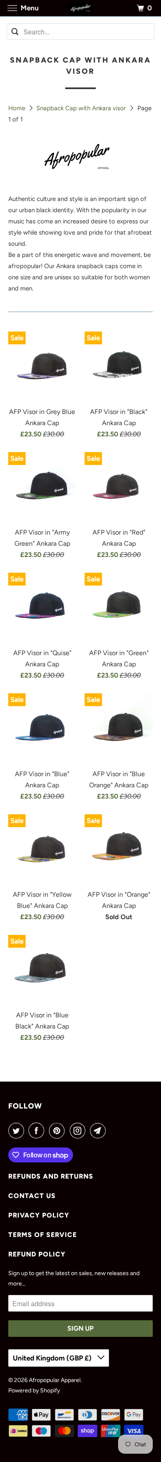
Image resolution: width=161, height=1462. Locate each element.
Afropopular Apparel (54, 1380)
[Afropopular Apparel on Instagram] (79, 1130)
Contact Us (32, 1196)
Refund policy (37, 1254)
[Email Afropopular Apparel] (99, 1130)
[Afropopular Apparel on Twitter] (17, 1130)
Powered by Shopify (34, 1390)
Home (17, 108)
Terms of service (42, 1235)
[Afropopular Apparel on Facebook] (37, 1130)
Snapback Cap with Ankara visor (82, 108)
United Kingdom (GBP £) (53, 1358)
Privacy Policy (38, 1215)
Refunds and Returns (50, 1176)
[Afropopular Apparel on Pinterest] (58, 1130)
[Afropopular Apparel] (80, 8)
